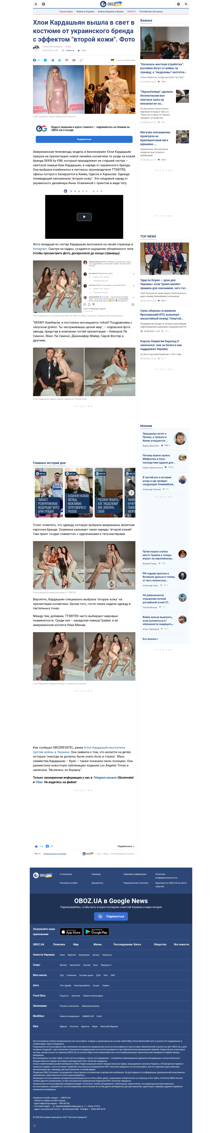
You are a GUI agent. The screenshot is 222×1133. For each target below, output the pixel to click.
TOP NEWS (148, 236)
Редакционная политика (55, 854)
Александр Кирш (150, 585)
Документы (97, 883)
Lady (99, 854)
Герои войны (66, 11)
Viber (39, 782)
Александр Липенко (152, 489)
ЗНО (106, 975)
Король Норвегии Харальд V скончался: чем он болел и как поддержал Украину (161, 345)
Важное (146, 20)
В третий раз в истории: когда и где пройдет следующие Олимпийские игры (159, 481)
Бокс (95, 965)
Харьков (72, 955)
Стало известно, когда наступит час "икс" (162, 77)
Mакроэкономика (90, 1006)
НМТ (113, 975)
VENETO (131, 11)
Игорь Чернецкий (151, 629)
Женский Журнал (109, 1026)
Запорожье (84, 955)
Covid (99, 1016)
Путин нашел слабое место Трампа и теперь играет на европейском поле (157, 555)
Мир (75, 944)
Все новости (181, 944)
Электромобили (82, 985)
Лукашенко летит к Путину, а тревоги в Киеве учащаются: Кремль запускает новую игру (155, 437)
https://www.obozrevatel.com (140, 1041)
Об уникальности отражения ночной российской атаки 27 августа (155, 599)
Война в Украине (85, 11)
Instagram (40, 249)
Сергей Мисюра (150, 607)
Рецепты (64, 996)
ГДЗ (62, 975)
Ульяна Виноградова (52, 46)
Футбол (63, 965)
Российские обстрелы (151, 11)
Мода (68, 46)
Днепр (96, 955)
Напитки (76, 996)
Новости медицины (69, 1016)
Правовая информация (135, 874)
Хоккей (86, 965)
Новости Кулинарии (93, 996)
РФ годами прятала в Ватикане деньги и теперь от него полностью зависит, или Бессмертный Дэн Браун (159, 577)
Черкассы (107, 955)
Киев (62, 955)
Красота (85, 1026)
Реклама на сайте (69, 883)
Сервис (105, 985)
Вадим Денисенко (151, 446)
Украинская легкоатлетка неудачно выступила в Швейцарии (154, 152)
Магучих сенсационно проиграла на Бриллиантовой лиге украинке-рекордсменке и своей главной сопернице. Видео (155, 138)
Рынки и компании (69, 1006)
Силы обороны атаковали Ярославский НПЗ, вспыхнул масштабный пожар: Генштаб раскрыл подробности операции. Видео (162, 315)
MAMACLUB (88, 1016)
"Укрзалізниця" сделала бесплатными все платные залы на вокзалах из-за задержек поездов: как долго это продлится (156, 98)
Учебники (71, 975)
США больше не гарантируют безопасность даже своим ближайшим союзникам (163, 295)
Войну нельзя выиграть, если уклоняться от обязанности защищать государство (157, 621)
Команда (96, 874)
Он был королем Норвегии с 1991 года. (161, 354)
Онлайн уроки (86, 975)
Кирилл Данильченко (153, 468)
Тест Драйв (65, 985)
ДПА (98, 975)
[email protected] (70, 1109)
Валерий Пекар (150, 564)
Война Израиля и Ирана (111, 11)
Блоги (137, 944)
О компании (66, 874)
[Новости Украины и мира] (87, 854)
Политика (59, 944)
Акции (96, 985)
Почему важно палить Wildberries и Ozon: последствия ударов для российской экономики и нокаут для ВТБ (158, 459)
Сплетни (74, 1026)
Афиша (63, 1026)
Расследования (123, 944)
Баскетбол (75, 965)
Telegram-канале (105, 777)
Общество (160, 944)
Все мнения (149, 639)
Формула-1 (106, 965)
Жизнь (97, 944)
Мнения (146, 426)
